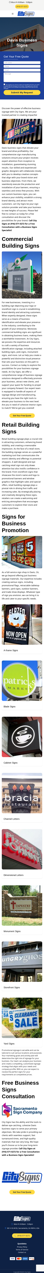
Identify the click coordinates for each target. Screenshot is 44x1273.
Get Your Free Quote (22, 415)
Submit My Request (22, 92)
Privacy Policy (22, 1247)
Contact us (22, 1252)
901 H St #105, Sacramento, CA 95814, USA (23, 1228)
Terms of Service (22, 1250)
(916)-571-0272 (22, 6)
